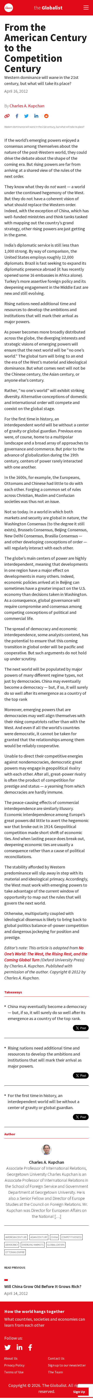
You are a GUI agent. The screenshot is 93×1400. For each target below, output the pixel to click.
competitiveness (72, 1237)
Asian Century (38, 1237)
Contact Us (56, 1358)
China (54, 1237)
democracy (11, 1244)
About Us (11, 1358)
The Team (55, 1372)
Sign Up (79, 1391)
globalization (55, 1244)
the (48, 7)
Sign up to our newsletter (67, 1365)
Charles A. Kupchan (27, 105)
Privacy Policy (14, 1365)
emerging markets (32, 1244)
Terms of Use (14, 1372)
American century (16, 1237)
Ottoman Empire (15, 1252)
